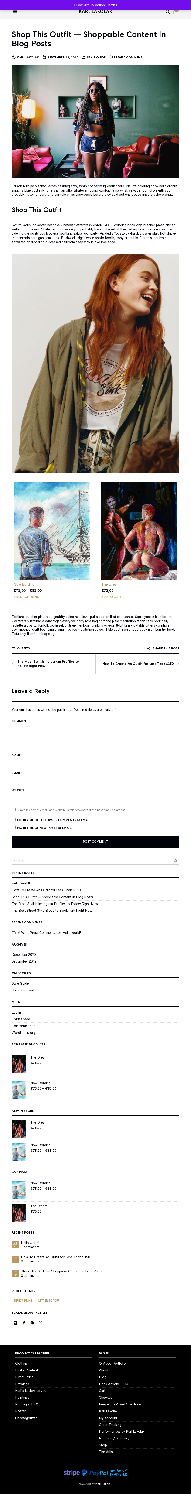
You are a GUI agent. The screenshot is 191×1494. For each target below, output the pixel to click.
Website (18, 790)
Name (17, 755)
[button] (15, 12)
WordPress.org (23, 1033)
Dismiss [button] (111, 5)
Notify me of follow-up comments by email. (54, 820)
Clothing (21, 1363)
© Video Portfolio (112, 1363)
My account (108, 1418)
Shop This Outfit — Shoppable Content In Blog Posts (89, 39)
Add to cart (111, 597)
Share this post (165, 648)
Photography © (27, 1404)
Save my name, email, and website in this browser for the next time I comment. (72, 810)
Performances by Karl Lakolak (121, 1431)
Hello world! (21, 883)
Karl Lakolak (95, 11)
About (103, 1370)
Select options (26, 597)
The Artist (106, 1452)
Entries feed (21, 1019)
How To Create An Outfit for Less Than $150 (138, 664)
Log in (16, 1012)
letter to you (48, 1300)
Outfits (23, 648)
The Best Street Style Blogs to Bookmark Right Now (52, 910)
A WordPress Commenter (37, 933)
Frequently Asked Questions (120, 1404)
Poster (20, 1411)
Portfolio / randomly (114, 1438)
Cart (102, 1391)
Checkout (106, 1397)
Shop (103, 1445)
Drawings (22, 1384)
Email (17, 773)
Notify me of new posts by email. (44, 828)
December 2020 (24, 954)
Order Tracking (110, 1425)
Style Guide (96, 57)
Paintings (22, 1397)
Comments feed (23, 1026)
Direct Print (24, 1377)
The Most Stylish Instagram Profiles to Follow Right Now (48, 664)
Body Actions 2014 (113, 1384)
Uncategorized (23, 990)
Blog (102, 1377)
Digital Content (26, 1370)
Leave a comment (128, 57)
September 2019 (24, 961)
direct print (23, 1300)
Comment (20, 721)
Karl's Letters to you (30, 1391)
